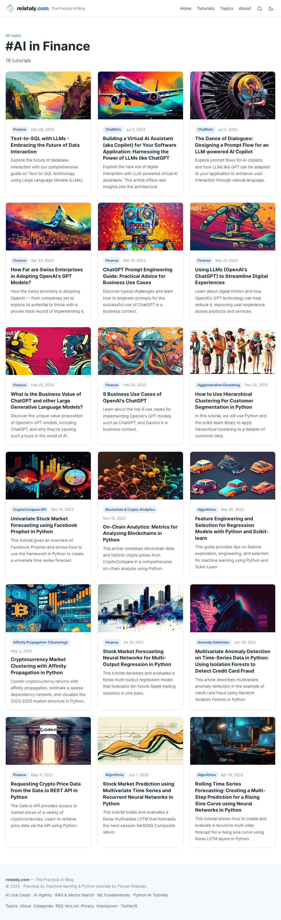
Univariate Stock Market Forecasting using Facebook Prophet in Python (44, 525)
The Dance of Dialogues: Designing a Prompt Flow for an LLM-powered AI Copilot (232, 145)
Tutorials (206, 8)
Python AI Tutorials (150, 895)
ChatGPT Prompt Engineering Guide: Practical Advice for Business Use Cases (137, 276)
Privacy (87, 906)
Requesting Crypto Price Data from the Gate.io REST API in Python (46, 790)
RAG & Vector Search (74, 895)
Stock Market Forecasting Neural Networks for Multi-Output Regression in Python (137, 657)
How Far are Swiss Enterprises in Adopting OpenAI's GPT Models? (47, 276)
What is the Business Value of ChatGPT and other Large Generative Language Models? (47, 400)
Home (186, 8)
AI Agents (43, 895)
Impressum (107, 906)
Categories (43, 906)
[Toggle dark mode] (271, 8)
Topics (226, 8)
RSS (59, 906)
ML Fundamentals (113, 895)
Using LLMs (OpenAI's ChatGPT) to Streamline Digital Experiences (231, 276)
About (245, 8)
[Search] (260, 8)
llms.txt (72, 906)
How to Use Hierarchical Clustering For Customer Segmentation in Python (224, 400)
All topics (13, 35)
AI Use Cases (17, 895)
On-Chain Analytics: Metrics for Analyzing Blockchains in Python (140, 533)
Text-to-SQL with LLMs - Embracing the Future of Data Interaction (45, 145)
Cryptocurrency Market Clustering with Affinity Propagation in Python (38, 665)
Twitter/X (129, 906)
